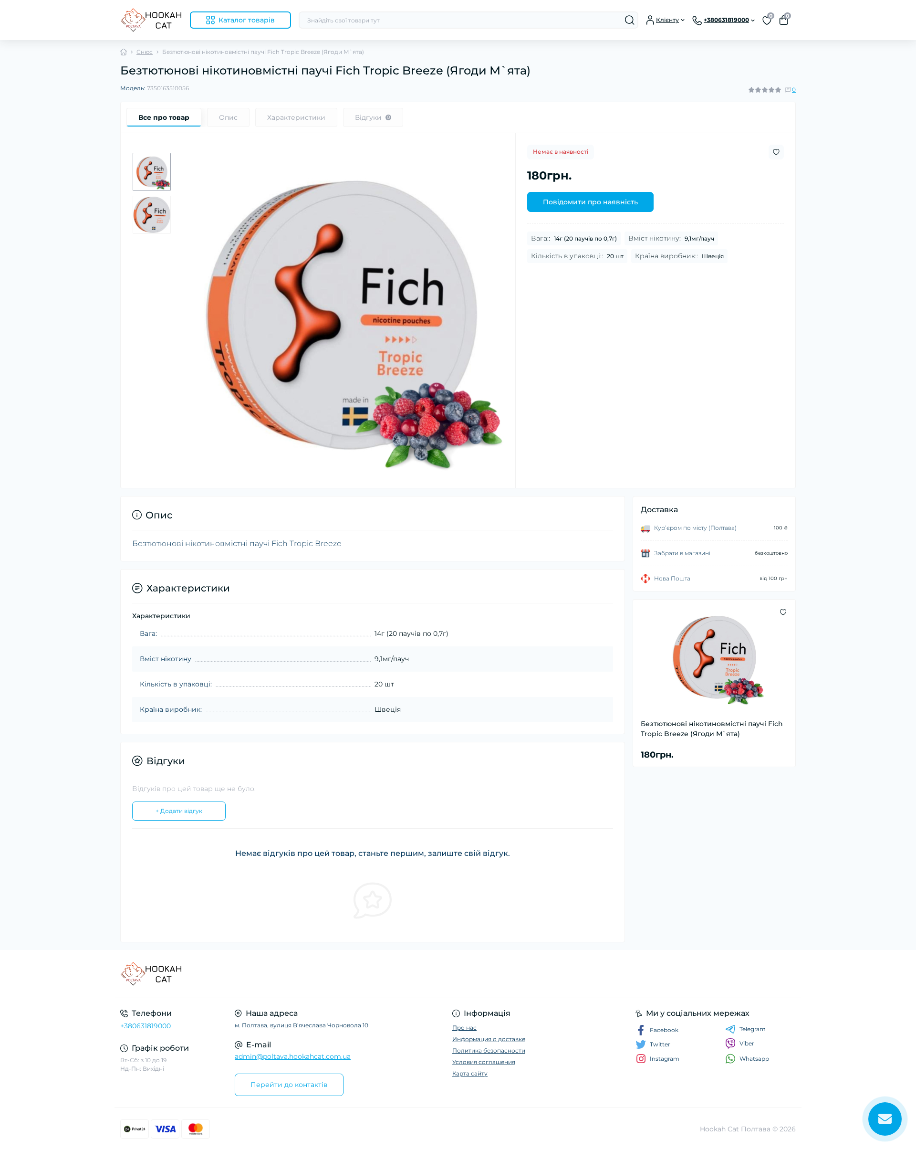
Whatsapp (754, 1058)
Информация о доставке (488, 1039)
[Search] (630, 20)
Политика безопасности (488, 1050)
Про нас (464, 1027)
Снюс (144, 51)
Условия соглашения (483, 1062)
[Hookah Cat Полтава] (286, 973)
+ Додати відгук (179, 810)
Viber (746, 1043)
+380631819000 (145, 1026)
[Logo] (151, 20)
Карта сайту (470, 1073)
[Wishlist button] (776, 152)
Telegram (752, 1029)
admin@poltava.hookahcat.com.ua (293, 1056)
